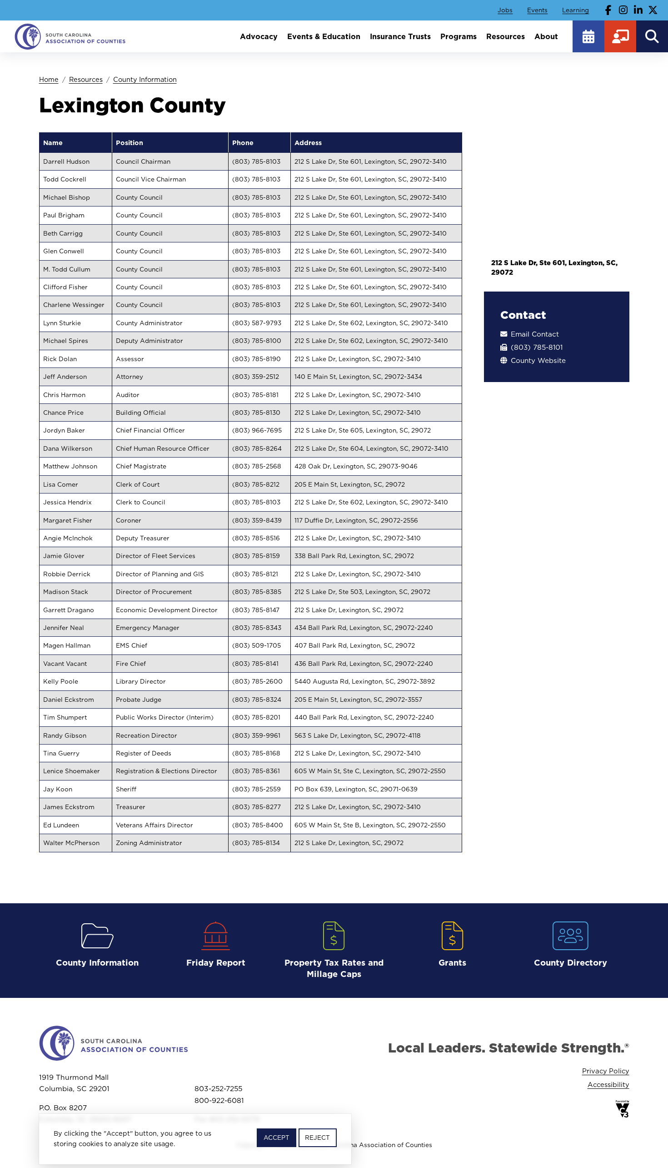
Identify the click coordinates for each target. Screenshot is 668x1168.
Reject (317, 1137)
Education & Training (620, 36)
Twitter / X (653, 10)
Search (652, 36)
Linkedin (638, 10)
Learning (575, 10)
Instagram (623, 10)
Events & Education (323, 36)
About (546, 36)
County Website (538, 360)
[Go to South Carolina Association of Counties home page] (70, 36)
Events (537, 10)
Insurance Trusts (400, 36)
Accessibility (608, 1084)
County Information (145, 79)
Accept (276, 1137)
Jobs (505, 10)
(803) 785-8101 (537, 347)
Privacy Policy (605, 1071)
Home (49, 79)
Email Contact (535, 334)
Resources (505, 36)
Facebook (608, 10)
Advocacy (259, 36)
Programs (458, 36)
